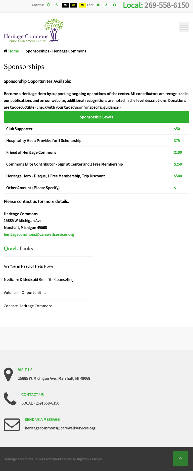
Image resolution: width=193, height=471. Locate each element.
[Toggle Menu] (184, 27)
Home (13, 50)
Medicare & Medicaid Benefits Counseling (39, 279)
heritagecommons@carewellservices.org (39, 234)
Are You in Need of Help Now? (29, 266)
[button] (180, 458)
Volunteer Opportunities (25, 292)
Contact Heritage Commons (28, 305)
